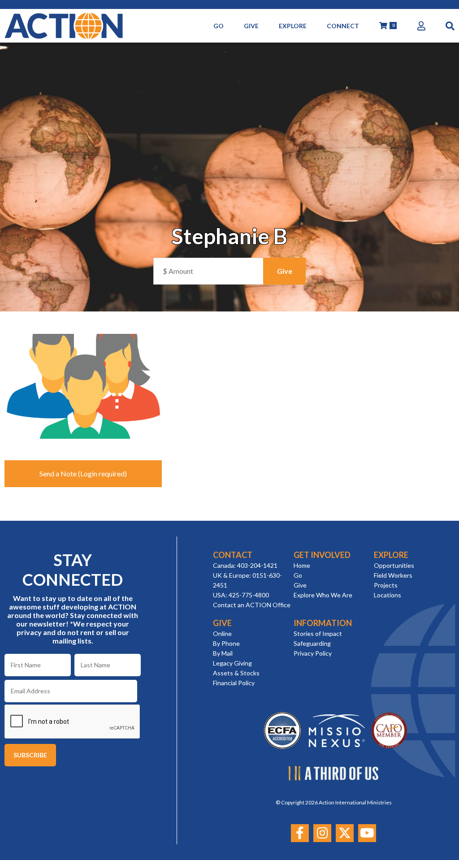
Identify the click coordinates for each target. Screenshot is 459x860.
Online (222, 633)
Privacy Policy (313, 653)
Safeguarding (312, 643)
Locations (387, 595)
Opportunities (394, 565)
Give (300, 585)
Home (302, 565)
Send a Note (58, 473)
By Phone (226, 643)
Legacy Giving (232, 663)
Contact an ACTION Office (251, 605)
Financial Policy (234, 683)
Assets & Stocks (236, 673)
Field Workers (393, 575)
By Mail (223, 653)
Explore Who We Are (323, 595)
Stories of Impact (318, 633)
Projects (386, 585)
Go (298, 575)
